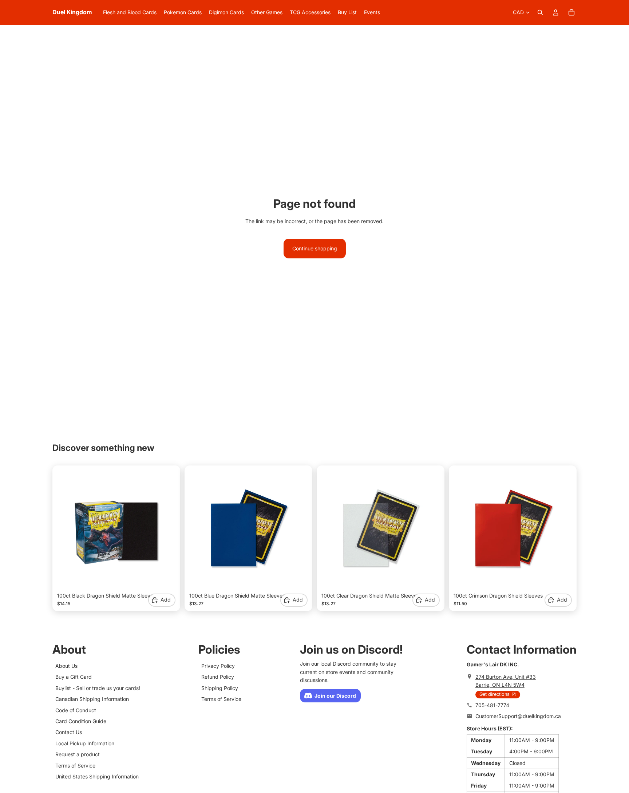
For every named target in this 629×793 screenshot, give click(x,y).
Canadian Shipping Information (92, 699)
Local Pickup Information (84, 743)
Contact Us (68, 732)
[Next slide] (164, 529)
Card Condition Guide (80, 721)
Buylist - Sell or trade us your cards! (97, 688)
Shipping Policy (219, 688)
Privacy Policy (218, 666)
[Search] (540, 12)
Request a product (77, 754)
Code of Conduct (75, 710)
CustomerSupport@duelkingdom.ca (518, 716)
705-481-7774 (492, 705)
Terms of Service (75, 765)
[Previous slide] (68, 529)
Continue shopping (314, 248)
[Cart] (571, 12)
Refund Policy (217, 677)
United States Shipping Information (97, 776)
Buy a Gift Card (73, 677)
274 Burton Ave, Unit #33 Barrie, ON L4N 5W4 (505, 681)
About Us (66, 666)
